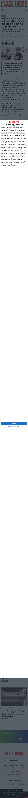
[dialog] (14, 399)
